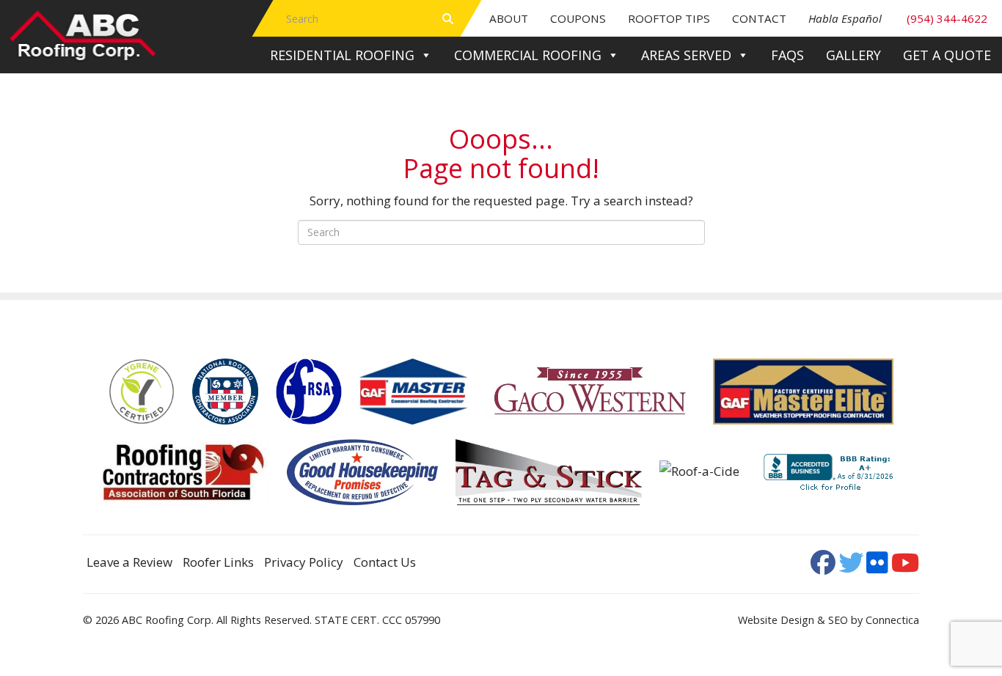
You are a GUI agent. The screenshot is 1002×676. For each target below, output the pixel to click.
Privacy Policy (303, 562)
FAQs (787, 55)
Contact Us (385, 562)
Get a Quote (947, 55)
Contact (759, 18)
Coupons (578, 18)
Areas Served (686, 55)
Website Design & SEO (793, 620)
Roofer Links (218, 562)
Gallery (853, 55)
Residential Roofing (342, 55)
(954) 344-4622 (897, 18)
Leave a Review (129, 562)
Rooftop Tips (669, 18)
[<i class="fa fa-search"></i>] (448, 18)
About (508, 18)
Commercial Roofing (527, 55)
